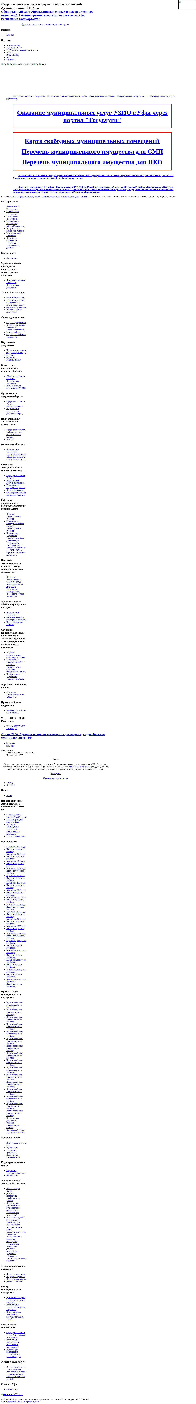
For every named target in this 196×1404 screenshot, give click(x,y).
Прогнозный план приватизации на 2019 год (14, 1062)
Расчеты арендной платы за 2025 (14, 820)
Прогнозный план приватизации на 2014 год (14, 1026)
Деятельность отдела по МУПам (15, 281)
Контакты (10, 60)
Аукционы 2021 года (15, 933)
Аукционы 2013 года (15, 875)
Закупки (10, 355)
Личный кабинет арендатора (14, 311)
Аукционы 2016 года (15, 897)
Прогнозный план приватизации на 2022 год (14, 1084)
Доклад (9, 1193)
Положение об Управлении (13, 208)
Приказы (10, 357)
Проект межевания (15, 490)
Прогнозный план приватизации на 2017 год (14, 1048)
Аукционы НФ (13, 45)
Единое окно (12, 258)
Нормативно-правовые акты (13, 1156)
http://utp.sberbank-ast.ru (79, 767)
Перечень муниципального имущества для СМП (92, 151)
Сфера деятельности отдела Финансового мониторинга (15, 1334)
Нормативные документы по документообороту (14, 411)
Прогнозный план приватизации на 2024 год (14, 1098)
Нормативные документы (12, 286)
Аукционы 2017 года (15, 904)
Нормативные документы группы (15, 481)
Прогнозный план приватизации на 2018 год (14, 1055)
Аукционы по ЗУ (14, 48)
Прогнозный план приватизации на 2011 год (14, 1004)
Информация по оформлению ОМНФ (16, 387)
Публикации (12, 1148)
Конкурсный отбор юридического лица (15, 1131)
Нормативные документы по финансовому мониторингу (12, 1343)
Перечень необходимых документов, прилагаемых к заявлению (13, 829)
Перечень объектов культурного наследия (16, 618)
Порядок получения (15, 1276)
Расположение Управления (13, 222)
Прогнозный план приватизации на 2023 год (14, 1091)
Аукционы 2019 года (15, 919)
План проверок (13, 1188)
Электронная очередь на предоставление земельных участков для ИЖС (16, 1375)
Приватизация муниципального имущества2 (39, 196)
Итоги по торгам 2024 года (14, 965)
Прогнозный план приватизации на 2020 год (14, 1069)
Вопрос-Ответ (12, 228)
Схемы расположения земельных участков (16, 493)
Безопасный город (14, 332)
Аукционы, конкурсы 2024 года (74, 196)
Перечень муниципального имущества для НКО (92, 162)
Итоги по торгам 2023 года (14, 956)
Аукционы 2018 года (15, 912)
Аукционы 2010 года (15, 854)
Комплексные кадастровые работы (15, 486)
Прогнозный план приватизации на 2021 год (14, 1077)
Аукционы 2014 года (15, 883)
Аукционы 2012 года (15, 868)
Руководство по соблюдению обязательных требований (13, 1211)
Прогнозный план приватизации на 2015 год (14, 1033)
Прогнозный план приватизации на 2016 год (14, 1041)
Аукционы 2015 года (15, 890)
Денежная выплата (15, 1281)
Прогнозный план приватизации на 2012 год (14, 1012)
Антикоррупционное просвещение (16, 711)
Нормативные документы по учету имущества (15, 1307)
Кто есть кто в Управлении (12, 212)
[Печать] (10, 743)
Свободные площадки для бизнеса (22, 50)
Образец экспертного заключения (16, 335)
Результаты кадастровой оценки (15, 1171)
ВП (7, 57)
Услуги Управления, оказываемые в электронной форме (15, 302)
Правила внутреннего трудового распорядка (16, 351)
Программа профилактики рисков (13, 1198)
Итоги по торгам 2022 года (14, 946)
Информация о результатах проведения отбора (15, 676)
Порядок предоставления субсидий (13, 516)
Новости (10, 439)
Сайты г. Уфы (12, 1389)
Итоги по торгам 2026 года (14, 985)
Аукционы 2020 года (15, 926)
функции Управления (16, 307)
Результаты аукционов (11, 1151)
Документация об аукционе (55, 778)
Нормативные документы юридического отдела (16, 452)
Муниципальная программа (13, 234)
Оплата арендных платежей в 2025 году (16, 815)
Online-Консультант (15, 231)
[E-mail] (10, 746)
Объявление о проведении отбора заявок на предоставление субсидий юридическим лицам (15, 666)
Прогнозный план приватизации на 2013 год (14, 1019)
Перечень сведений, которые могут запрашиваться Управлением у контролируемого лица (15, 1223)
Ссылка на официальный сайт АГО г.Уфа (15, 694)
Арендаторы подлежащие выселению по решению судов (13, 1353)
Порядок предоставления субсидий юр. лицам (15, 654)
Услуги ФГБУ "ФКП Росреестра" (15, 727)
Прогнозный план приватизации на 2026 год (14, 1113)
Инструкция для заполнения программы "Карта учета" (15, 1315)
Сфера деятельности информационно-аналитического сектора (15, 433)
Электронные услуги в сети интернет (16, 1368)
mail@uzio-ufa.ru (15, 1402)
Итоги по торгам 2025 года (14, 975)
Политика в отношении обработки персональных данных (12, 243)
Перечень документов (16, 1279)
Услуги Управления (15, 298)
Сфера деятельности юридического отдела (16, 458)
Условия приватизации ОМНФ (12, 1125)
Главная (10, 35)
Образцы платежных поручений (15, 326)
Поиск (9, 795)
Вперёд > (10, 785)
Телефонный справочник (12, 217)
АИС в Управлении (15, 226)
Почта (9, 52)
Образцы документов (16, 322)
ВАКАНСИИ (12, 55)
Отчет (9, 1191)
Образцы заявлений (15, 330)
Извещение (56, 773)
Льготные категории (15, 1274)
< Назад (9, 783)
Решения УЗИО (13, 360)
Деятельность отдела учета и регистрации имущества (15, 1299)
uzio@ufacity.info (31, 1402)
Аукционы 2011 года (15, 861)
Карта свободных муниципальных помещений (92, 140)
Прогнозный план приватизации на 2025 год (14, 1105)
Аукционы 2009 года (15, 847)
